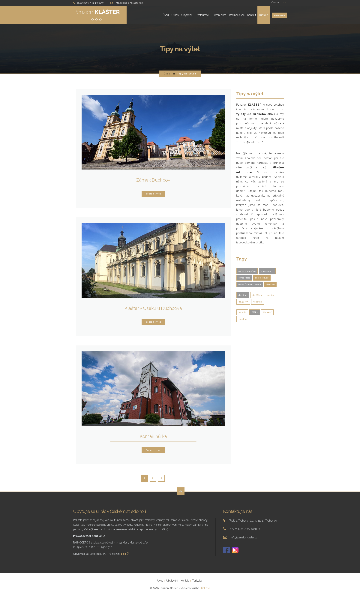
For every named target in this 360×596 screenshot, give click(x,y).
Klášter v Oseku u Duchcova (153, 308)
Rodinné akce (236, 15)
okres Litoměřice (247, 271)
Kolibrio (205, 588)
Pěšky (254, 312)
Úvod (166, 15)
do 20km (257, 295)
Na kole (242, 312)
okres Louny (267, 271)
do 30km (271, 295)
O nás (175, 15)
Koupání (267, 312)
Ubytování (187, 15)
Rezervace (279, 15)
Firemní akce (219, 15)
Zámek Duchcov (153, 180)
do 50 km (243, 301)
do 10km (242, 295)
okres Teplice (261, 277)
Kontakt (251, 15)
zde (124, 553)
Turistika (263, 15)
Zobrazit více (153, 193)
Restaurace (202, 15)
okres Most (244, 277)
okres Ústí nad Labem (249, 284)
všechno (270, 284)
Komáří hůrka (153, 436)
